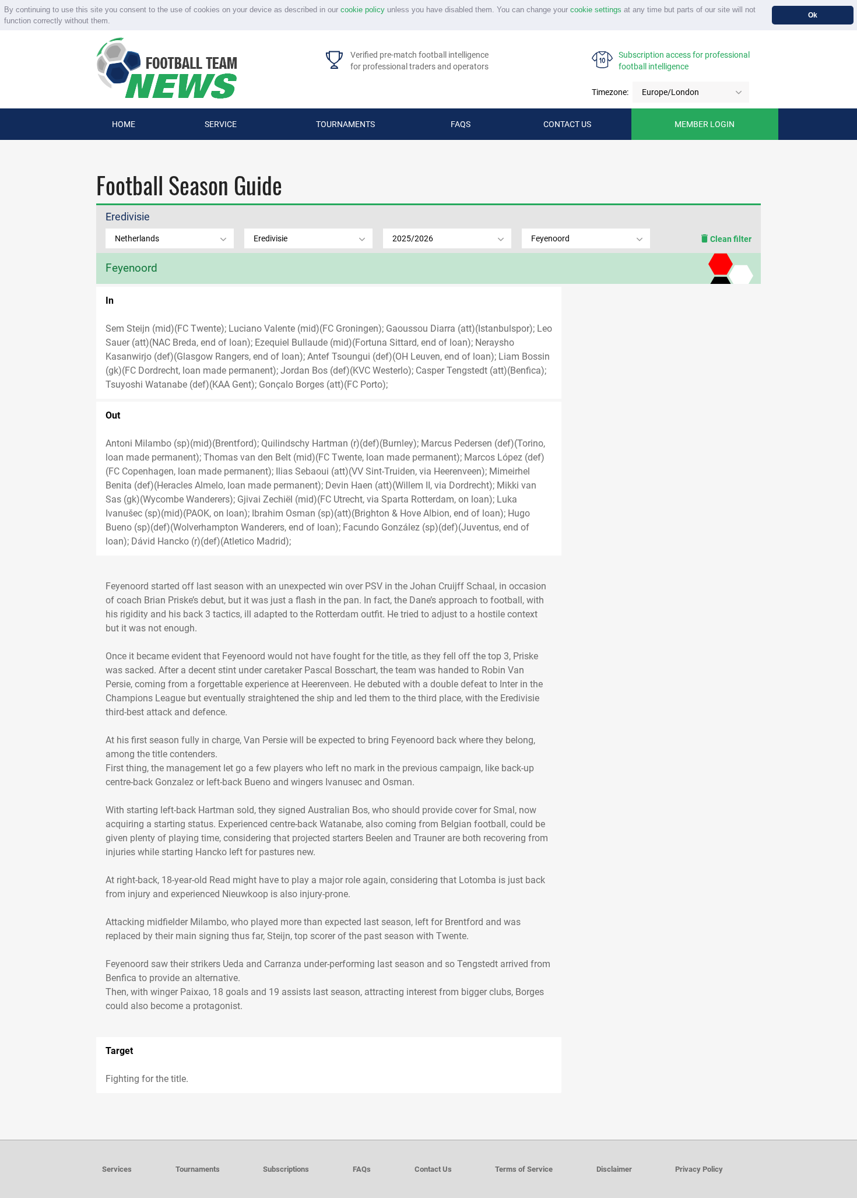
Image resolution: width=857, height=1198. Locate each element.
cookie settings (595, 9)
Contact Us (433, 1169)
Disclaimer (614, 1169)
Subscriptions (286, 1169)
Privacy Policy (699, 1169)
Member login (705, 124)
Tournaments (345, 124)
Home (123, 124)
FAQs (460, 124)
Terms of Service (524, 1169)
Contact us (567, 124)
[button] (114, 21)
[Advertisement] (661, 377)
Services (117, 1169)
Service (221, 124)
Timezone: (610, 92)
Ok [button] (812, 15)
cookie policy (362, 9)
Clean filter (729, 239)
